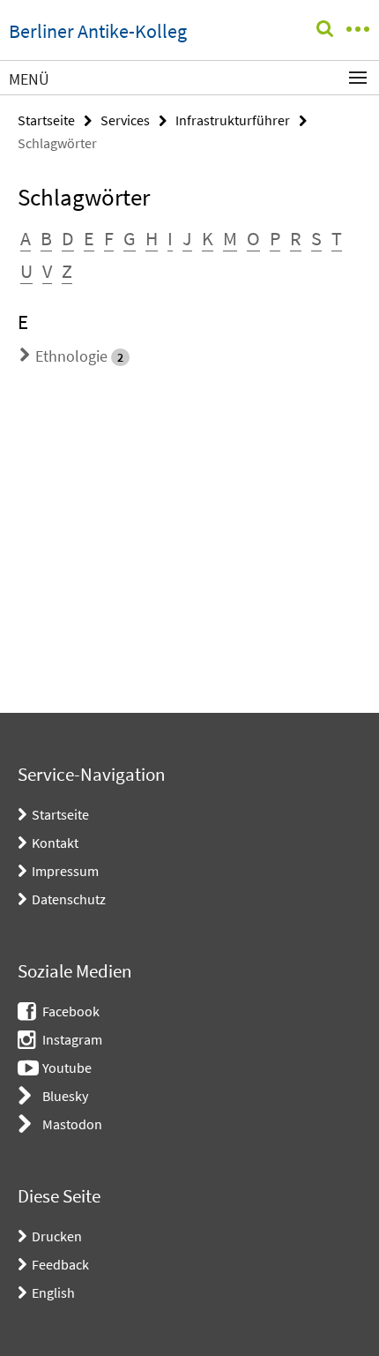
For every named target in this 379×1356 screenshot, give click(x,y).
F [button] (109, 238)
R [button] (295, 238)
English (53, 1292)
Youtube (67, 1067)
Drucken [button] (57, 1236)
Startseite (46, 120)
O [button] (253, 238)
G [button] (129, 238)
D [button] (68, 238)
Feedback (60, 1264)
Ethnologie (71, 356)
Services (125, 120)
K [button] (207, 238)
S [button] (316, 238)
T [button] (336, 238)
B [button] (46, 238)
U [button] (26, 270)
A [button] (25, 238)
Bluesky (65, 1096)
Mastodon (72, 1124)
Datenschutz (69, 899)
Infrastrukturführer (232, 120)
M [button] (230, 238)
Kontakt (55, 842)
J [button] (187, 238)
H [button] (151, 238)
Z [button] (67, 270)
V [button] (47, 270)
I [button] (170, 238)
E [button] (89, 238)
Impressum (65, 871)
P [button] (275, 238)
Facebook (71, 1011)
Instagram (72, 1039)
